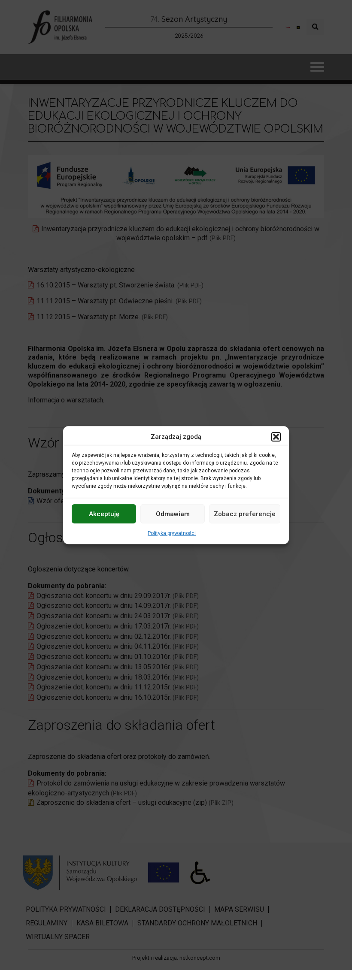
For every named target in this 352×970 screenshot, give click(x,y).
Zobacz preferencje (245, 514)
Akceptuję (104, 514)
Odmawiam (173, 514)
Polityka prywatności (172, 533)
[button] (276, 436)
